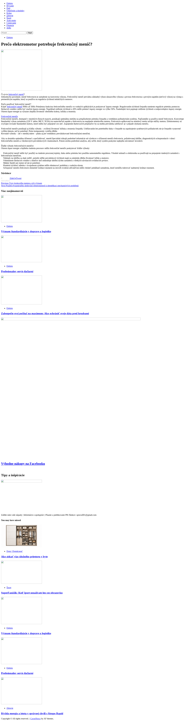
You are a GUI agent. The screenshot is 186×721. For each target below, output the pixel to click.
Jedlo (9, 28)
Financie (10, 25)
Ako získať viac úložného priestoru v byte (24, 556)
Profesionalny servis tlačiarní (17, 271)
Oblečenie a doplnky (15, 11)
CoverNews (35, 718)
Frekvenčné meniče (9, 116)
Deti (8, 8)
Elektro (10, 3)
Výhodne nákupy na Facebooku (23, 463)
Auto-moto (11, 20)
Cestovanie (11, 23)
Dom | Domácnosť (15, 551)
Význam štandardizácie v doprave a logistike (26, 231)
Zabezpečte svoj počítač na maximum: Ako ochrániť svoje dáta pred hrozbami (45, 313)
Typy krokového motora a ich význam (21, 183)
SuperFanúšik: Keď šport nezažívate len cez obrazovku (32, 592)
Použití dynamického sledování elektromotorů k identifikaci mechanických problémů (40, 186)
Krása (9, 13)
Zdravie (10, 15)
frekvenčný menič (16, 94)
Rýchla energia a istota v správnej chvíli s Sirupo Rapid (32, 713)
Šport (9, 18)
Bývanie (10, 6)
